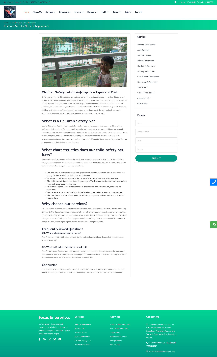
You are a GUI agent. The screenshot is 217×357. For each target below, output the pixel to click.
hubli (104, 12)
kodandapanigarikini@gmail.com (162, 351)
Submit (156, 158)
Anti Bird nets (143, 50)
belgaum (91, 12)
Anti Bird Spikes (144, 55)
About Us (37, 12)
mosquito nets (143, 98)
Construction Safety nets (148, 76)
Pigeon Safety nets (145, 61)
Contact (138, 12)
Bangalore (64, 12)
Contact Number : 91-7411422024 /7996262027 (28, 2)
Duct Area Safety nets (147, 82)
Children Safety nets (146, 66)
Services (49, 12)
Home (26, 12)
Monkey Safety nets (146, 71)
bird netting (142, 103)
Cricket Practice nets (146, 93)
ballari (116, 12)
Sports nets (142, 87)
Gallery (128, 12)
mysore (78, 12)
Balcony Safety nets (146, 44)
